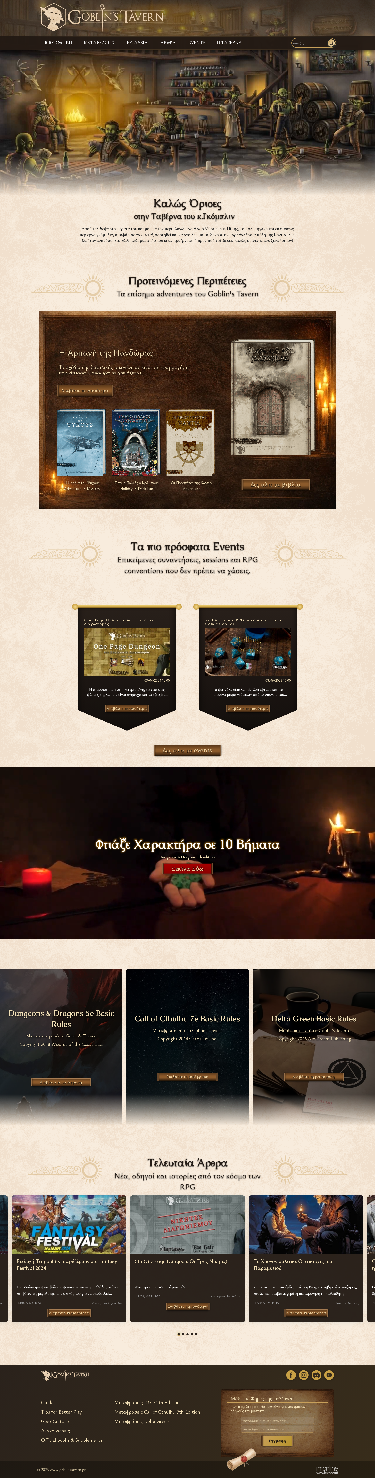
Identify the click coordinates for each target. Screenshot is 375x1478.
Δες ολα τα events (187, 750)
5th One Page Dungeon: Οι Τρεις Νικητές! (181, 1261)
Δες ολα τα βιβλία (276, 484)
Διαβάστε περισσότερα (69, 1313)
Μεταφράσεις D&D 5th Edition (147, 1402)
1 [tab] (178, 1334)
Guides (48, 1402)
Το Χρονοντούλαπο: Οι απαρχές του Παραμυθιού (293, 1264)
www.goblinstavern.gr (68, 1469)
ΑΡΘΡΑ (168, 42)
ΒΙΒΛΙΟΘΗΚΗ (58, 42)
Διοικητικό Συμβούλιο (107, 1302)
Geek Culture (55, 1421)
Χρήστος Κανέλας (347, 1302)
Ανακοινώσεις (55, 1430)
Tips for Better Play (61, 1412)
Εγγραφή (277, 1440)
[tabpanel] (187, 1258)
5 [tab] (196, 1334)
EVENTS (196, 42)
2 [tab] (183, 1334)
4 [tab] (192, 1334)
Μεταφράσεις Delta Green (141, 1421)
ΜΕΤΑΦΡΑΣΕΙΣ (99, 42)
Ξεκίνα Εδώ (187, 868)
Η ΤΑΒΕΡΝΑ (229, 42)
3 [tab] (187, 1334)
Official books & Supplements (71, 1440)
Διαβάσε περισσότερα (85, 390)
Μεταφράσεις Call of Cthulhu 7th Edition (157, 1412)
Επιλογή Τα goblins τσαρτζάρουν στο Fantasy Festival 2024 (66, 1264)
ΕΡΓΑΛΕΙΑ (137, 42)
